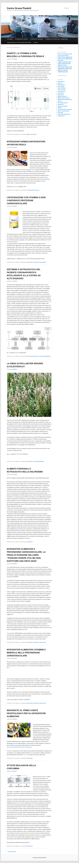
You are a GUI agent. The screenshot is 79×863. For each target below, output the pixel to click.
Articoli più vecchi (11, 851)
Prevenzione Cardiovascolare (65, 109)
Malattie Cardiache (62, 96)
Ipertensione (61, 93)
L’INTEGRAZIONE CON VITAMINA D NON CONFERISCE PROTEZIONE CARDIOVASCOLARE (26, 200)
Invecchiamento (61, 91)
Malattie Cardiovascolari (63, 98)
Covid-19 (60, 83)
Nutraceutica (34, 134)
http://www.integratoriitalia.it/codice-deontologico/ (19, 747)
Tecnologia (60, 112)
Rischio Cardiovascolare (63, 111)
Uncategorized (61, 115)
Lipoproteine (61, 94)
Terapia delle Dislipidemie (64, 114)
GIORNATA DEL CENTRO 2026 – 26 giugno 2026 (56, 39)
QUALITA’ (36, 42)
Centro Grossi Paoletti (19, 8)
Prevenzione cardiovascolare (39, 262)
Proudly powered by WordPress (39, 857)
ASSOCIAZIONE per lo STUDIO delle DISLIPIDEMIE (19, 42)
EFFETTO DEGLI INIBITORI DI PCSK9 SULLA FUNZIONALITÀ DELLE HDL (65, 58)
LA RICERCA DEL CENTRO (21, 39)
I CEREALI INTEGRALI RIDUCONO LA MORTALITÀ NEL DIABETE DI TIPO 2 (64, 63)
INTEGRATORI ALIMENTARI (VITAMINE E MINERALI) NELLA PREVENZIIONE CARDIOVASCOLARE (26, 652)
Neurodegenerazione (63, 102)
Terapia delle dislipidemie (45, 356)
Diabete (28, 134)
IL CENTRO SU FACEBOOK (36, 39)
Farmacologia (30, 190)
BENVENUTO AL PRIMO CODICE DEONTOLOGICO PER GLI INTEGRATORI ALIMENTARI (26, 713)
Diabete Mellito (61, 85)
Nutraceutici (60, 104)
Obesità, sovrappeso (63, 106)
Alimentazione (61, 81)
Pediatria (60, 107)
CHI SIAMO (9, 39)
